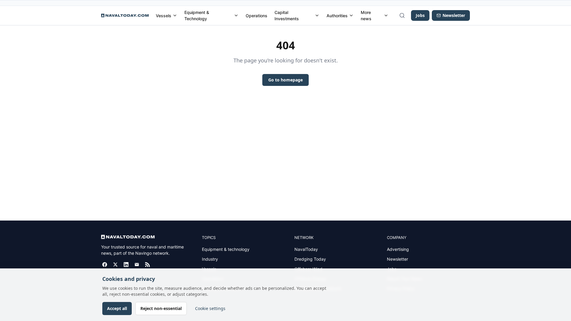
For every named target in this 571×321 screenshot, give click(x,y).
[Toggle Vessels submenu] (174, 15)
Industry (210, 259)
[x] (115, 264)
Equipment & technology (226, 249)
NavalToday (306, 249)
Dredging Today (310, 259)
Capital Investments (286, 15)
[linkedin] (126, 264)
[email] (136, 264)
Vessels (163, 15)
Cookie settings (210, 308)
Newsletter (397, 259)
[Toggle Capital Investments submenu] (317, 15)
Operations (256, 15)
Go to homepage (285, 80)
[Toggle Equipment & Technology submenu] (236, 15)
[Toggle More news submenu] (386, 15)
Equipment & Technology (196, 15)
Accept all (117, 308)
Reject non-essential (161, 308)
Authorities (337, 15)
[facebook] (104, 264)
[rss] (147, 264)
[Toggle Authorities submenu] (351, 15)
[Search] (402, 15)
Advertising (398, 249)
